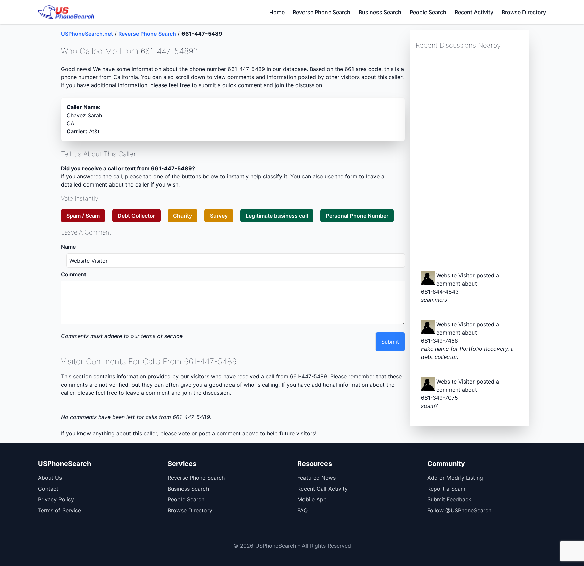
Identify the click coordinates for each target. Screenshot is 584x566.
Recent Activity (474, 12)
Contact (48, 488)
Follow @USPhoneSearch (459, 510)
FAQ (302, 510)
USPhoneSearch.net (87, 33)
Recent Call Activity (322, 488)
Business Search (380, 12)
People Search (428, 12)
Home (277, 12)
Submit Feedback (449, 499)
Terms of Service (59, 510)
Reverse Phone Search (321, 12)
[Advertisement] (466, 156)
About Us (50, 477)
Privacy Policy (56, 499)
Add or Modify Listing (455, 477)
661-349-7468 (439, 340)
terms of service (161, 336)
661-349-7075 (439, 397)
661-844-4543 (440, 291)
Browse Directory (524, 12)
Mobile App (312, 499)
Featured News (316, 477)
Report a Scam (446, 488)
